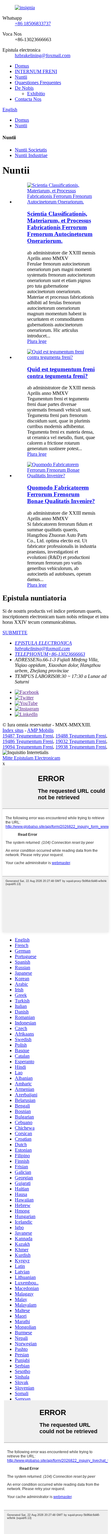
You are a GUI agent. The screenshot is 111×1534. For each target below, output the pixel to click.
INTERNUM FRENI (36, 71)
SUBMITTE (14, 632)
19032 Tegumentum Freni (81, 741)
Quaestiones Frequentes (38, 82)
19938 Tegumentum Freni (81, 746)
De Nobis (24, 88)
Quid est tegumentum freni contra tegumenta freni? (61, 372)
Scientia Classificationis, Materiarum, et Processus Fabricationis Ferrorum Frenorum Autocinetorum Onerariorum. (59, 227)
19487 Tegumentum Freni (27, 735)
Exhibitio (36, 93)
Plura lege (37, 341)
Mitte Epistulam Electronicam (31, 758)
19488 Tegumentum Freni (81, 735)
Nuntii (21, 77)
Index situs (12, 730)
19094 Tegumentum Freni (27, 746)
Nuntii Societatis (31, 149)
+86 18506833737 (33, 23)
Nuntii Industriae (31, 155)
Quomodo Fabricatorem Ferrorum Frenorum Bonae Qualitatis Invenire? (61, 494)
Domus (22, 66)
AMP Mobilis (40, 730)
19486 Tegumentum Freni (27, 741)
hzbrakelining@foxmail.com (42, 55)
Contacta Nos (28, 99)
